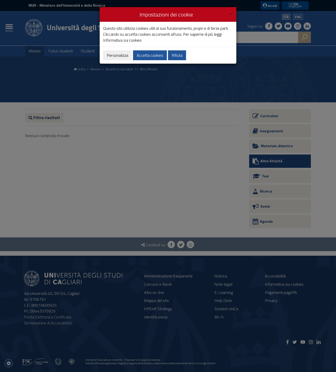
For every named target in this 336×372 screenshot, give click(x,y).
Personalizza (117, 55)
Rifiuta (177, 55)
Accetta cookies (150, 55)
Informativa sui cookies (122, 40)
